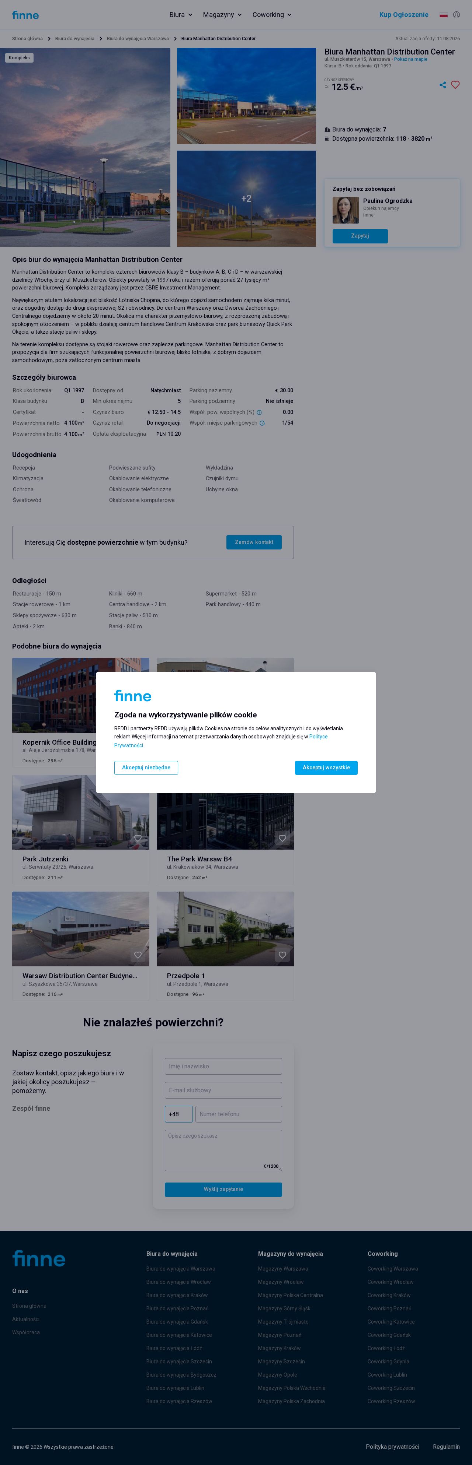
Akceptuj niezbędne (146, 768)
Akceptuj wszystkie (326, 768)
